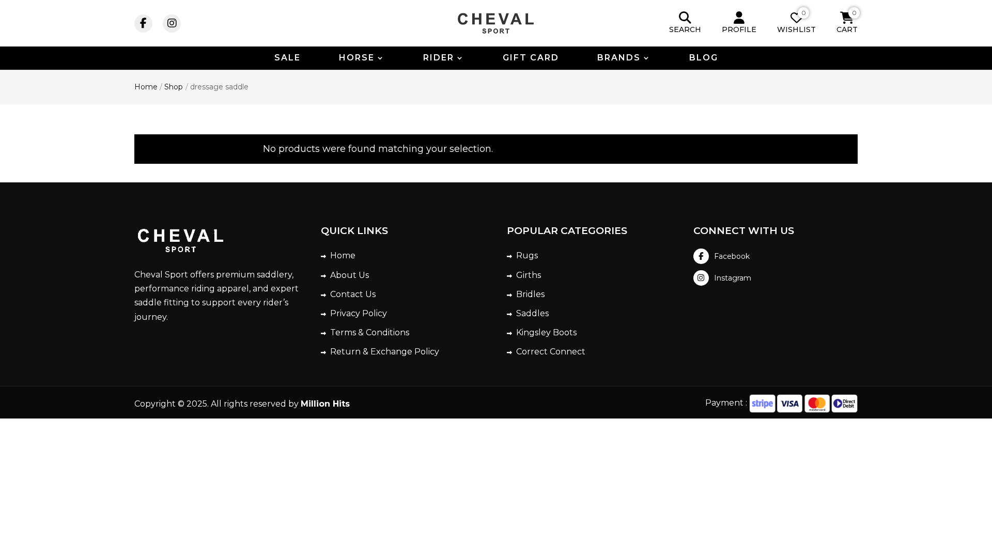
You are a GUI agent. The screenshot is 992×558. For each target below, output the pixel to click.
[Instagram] (172, 23)
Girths (528, 275)
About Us (349, 275)
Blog (703, 58)
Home (342, 255)
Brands (619, 58)
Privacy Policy (358, 313)
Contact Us (353, 294)
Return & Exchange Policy (384, 352)
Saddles (532, 313)
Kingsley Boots (546, 332)
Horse (357, 58)
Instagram (732, 278)
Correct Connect (550, 352)
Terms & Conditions (369, 332)
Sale (287, 58)
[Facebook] (143, 23)
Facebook (732, 256)
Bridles (530, 294)
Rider (438, 58)
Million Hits (325, 404)
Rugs (527, 255)
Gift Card (531, 58)
